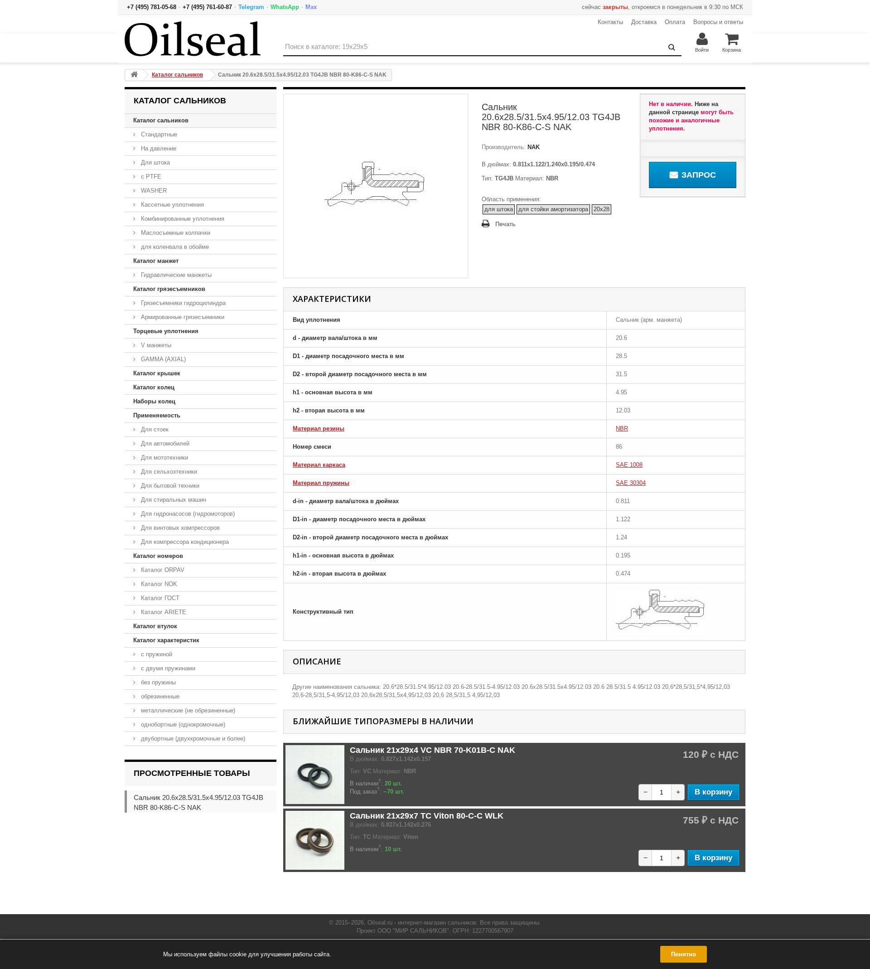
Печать (505, 224)
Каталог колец (153, 387)
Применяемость (156, 415)
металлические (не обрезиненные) (187, 710)
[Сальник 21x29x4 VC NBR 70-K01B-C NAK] (314, 774)
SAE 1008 (629, 464)
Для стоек (154, 429)
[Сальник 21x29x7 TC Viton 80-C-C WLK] (314, 840)
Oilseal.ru (379, 922)
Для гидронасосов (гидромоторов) (187, 513)
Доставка (644, 22)
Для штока (154, 162)
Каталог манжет (156, 260)
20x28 (601, 209)
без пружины (157, 682)
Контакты (610, 22)
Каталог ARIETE (162, 612)
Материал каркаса (319, 464)
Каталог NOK (158, 584)
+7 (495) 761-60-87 (207, 7)
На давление (157, 148)
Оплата (675, 22)
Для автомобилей (164, 443)
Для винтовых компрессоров (179, 527)
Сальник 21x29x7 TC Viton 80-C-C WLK (426, 815)
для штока (498, 209)
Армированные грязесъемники (181, 317)
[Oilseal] (193, 38)
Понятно (683, 954)
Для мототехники (163, 457)
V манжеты (155, 345)
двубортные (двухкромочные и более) (192, 738)
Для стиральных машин (172, 499)
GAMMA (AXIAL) (162, 359)
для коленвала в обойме (174, 246)
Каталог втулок (155, 626)
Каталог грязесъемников (169, 289)
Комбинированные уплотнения (181, 218)
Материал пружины (321, 483)
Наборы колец (154, 401)
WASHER (153, 190)
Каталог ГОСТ (159, 598)
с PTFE (150, 176)
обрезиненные (159, 696)
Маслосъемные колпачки (174, 232)
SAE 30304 (631, 483)
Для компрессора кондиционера (184, 541)
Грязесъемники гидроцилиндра (182, 303)
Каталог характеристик (166, 640)
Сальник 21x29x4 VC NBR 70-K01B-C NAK (432, 750)
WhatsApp (285, 7)
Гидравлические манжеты (175, 274)
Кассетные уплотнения (171, 204)
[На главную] (134, 75)
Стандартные (158, 134)
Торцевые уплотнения (165, 331)
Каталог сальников (160, 120)
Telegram (251, 7)
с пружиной (155, 654)
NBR (622, 428)
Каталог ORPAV (161, 570)
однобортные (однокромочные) (182, 724)
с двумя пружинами (167, 668)
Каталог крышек (156, 373)
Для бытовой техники (169, 485)
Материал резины (318, 428)
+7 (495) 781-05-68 (151, 7)
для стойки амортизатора (553, 209)
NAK (533, 147)
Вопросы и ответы (718, 22)
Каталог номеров (158, 555)
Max (311, 7)
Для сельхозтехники (168, 471)
